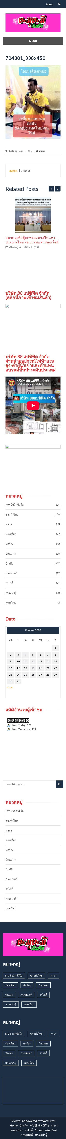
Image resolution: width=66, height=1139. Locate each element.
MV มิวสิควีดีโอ (15, 504)
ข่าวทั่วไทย (12, 514)
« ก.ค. (10, 687)
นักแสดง (11, 553)
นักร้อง (9, 543)
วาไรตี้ (9, 583)
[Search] (59, 784)
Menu (49, 4)
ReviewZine (17, 1120)
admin (41, 150)
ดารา (9, 524)
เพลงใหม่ (11, 602)
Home (14, 1125)
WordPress (48, 1120)
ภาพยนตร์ (11, 573)
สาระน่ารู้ (11, 592)
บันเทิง (9, 563)
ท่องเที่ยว (11, 534)
